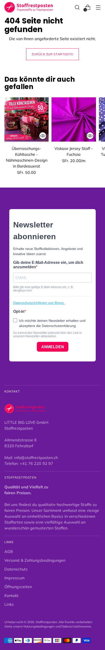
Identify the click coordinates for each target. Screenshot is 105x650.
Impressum (14, 577)
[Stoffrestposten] (28, 7)
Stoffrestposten (46, 622)
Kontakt (11, 595)
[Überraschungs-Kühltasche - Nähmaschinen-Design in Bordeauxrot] (26, 119)
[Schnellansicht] (43, 136)
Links (9, 604)
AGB (8, 551)
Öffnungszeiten (18, 586)
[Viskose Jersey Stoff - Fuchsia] (74, 119)
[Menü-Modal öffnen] (98, 7)
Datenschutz (16, 569)
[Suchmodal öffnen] (77, 7)
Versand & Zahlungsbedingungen (34, 560)
